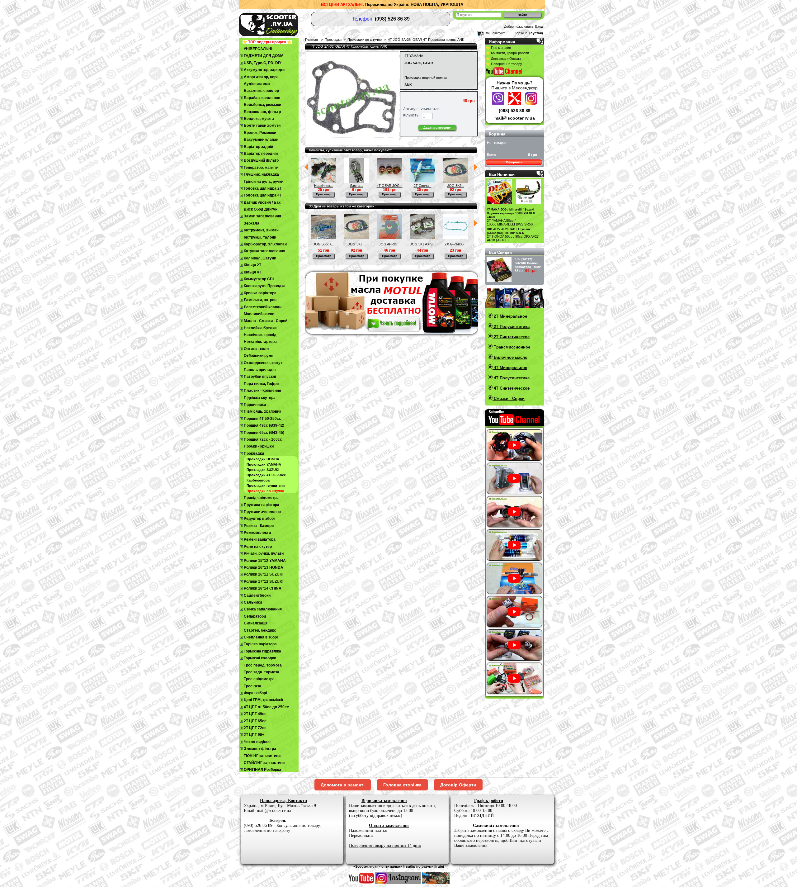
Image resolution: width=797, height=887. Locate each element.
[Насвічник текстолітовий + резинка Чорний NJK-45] (323, 182)
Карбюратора (258, 480)
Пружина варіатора (261, 505)
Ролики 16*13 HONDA (263, 567)
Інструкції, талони (260, 237)
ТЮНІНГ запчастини (262, 756)
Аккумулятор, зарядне (264, 70)
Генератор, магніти (261, 167)
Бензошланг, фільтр (262, 112)
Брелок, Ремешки (260, 132)
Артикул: (410, 109)
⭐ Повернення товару (504, 64)
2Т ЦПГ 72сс (255, 728)
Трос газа (252, 686)
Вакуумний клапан (261, 139)
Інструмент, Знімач (261, 230)
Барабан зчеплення (262, 98)
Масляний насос (259, 314)
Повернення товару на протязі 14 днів (385, 845)
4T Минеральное (510, 367)
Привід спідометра (261, 498)
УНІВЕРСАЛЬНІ (258, 49)
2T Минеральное (510, 316)
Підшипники (255, 404)
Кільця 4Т (252, 272)
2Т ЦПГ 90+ (254, 735)
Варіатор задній (258, 147)
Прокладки (254, 453)
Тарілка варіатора (260, 644)
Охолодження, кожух (263, 363)
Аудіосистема (257, 84)
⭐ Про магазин (498, 48)
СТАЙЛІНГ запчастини (264, 763)
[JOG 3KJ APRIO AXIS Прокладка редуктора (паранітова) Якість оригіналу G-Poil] (455, 182)
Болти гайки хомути (262, 125)
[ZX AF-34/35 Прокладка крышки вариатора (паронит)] (455, 238)
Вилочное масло (510, 357)
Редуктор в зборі (259, 518)
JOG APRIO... (389, 244)
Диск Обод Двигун (260, 209)
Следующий (475, 167)
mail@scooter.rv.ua (514, 118)
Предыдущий (306, 167)
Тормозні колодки (260, 658)
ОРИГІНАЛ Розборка (262, 769)
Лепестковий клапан (262, 307)
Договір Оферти (458, 784)
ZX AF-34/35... (455, 244)
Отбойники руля (258, 355)
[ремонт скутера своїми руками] (436, 883)
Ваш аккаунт (495, 33)
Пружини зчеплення (262, 512)
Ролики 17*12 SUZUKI (263, 581)
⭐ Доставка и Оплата (503, 58)
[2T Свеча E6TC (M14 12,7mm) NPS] (422, 182)
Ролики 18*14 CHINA (262, 588)
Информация (502, 42)
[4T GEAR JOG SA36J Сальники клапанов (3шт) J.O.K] (389, 182)
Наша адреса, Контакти (283, 800)
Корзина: (521, 33)
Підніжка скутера (260, 398)
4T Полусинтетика (511, 378)
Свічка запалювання (263, 609)
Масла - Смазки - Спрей (265, 321)
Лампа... (356, 185)
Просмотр (323, 194)
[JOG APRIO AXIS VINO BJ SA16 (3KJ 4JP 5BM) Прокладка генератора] (389, 238)
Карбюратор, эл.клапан (265, 244)
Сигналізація (255, 623)
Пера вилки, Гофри (261, 384)
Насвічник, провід (260, 335)
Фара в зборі (255, 693)
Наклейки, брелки (260, 328)
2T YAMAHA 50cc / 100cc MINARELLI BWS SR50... (511, 222)
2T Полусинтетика (511, 326)
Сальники (253, 602)
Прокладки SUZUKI (263, 470)
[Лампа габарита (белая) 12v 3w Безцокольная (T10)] (356, 182)
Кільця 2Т (252, 265)
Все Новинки (502, 174)
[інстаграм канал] (398, 883)
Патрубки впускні (260, 376)
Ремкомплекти (257, 532)
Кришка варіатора (260, 293)
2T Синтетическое (511, 336)
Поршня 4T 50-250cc (262, 418)
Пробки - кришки (259, 446)
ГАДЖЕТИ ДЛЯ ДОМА (264, 56)
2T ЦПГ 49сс (255, 714)
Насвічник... (323, 185)
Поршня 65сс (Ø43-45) (264, 432)
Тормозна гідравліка (262, 651)
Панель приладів (260, 370)
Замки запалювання (262, 216)
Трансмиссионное (511, 347)
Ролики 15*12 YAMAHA (265, 560)
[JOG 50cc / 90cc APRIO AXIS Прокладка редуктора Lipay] (323, 238)
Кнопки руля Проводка (264, 286)
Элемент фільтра (260, 749)
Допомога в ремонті (343, 784)
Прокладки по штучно (265, 491)
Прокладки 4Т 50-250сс (266, 475)
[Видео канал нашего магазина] (361, 883)
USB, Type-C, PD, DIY (262, 63)
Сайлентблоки (257, 595)
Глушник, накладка (261, 174)
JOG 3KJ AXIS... (422, 244)
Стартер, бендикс (260, 630)
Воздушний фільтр (261, 160)
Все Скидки (500, 252)
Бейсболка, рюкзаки (262, 104)
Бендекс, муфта (259, 118)
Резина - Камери (259, 526)
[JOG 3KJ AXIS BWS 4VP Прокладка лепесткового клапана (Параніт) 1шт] (422, 238)
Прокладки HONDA (263, 459)
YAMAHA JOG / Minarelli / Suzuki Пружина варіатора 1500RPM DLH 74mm (511, 213)
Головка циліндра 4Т (263, 195)
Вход (539, 26)
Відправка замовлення (384, 800)
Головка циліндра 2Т (263, 188)
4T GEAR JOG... (390, 185)
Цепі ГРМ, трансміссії (263, 700)
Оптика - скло (256, 349)
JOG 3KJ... (455, 185)
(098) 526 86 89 (515, 110)
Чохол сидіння (257, 742)
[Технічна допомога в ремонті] (515, 103)
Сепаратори (255, 616)
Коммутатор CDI (259, 279)
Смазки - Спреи (509, 398)
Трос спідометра (259, 679)
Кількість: (411, 115)
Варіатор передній (261, 153)
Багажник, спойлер (261, 90)
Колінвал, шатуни (260, 258)
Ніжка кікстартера (260, 341)
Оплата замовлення (389, 825)
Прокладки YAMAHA (264, 464)
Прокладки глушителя (266, 485)
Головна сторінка (402, 784)
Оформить (514, 162)
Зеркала (251, 223)
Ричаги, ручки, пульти (264, 553)
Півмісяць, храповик (262, 411)
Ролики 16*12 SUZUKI (263, 574)
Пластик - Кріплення (262, 390)
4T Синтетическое (511, 388)
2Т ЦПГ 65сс (255, 721)
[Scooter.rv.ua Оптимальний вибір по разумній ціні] (280, 23)
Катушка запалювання (264, 251)
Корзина (497, 134)
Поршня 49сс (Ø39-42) (264, 425)
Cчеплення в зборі (261, 637)
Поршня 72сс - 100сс (263, 439)
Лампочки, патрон (260, 300)
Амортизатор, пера (261, 77)
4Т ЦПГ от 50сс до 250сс (266, 707)
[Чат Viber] (499, 103)
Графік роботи (488, 800)
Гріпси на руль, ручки (263, 181)
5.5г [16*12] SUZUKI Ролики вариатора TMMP (528, 263)
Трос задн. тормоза (261, 672)
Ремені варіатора (260, 539)
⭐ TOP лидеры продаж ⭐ (267, 42)
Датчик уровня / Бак (262, 202)
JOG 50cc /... (323, 244)
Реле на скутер (258, 546)
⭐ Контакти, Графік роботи (507, 53)
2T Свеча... (423, 185)
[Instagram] (531, 103)
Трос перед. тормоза (263, 665)
